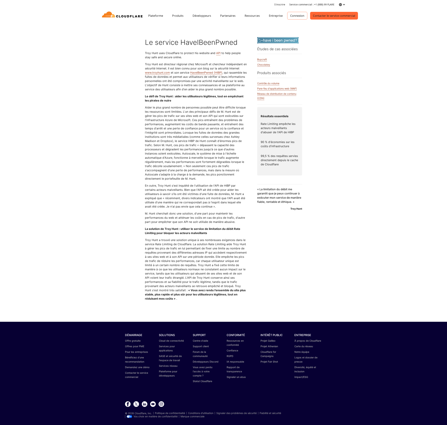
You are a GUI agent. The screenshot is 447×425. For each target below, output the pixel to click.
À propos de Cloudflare (307, 340)
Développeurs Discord (205, 361)
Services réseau (168, 365)
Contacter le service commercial (334, 16)
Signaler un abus (236, 376)
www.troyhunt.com (157, 72)
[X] (136, 404)
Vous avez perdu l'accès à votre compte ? (202, 371)
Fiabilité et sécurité (270, 413)
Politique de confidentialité (170, 413)
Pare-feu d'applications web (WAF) (277, 88)
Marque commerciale (192, 416)
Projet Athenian (269, 346)
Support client (201, 346)
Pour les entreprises (136, 351)
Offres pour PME (134, 346)
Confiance (232, 350)
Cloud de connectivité (171, 340)
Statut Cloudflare (202, 381)
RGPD (230, 356)
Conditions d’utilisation (200, 413)
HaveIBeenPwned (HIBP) (206, 72)
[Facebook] (128, 404)
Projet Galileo (268, 340)
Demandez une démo (137, 367)
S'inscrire (279, 4)
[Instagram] (161, 404)
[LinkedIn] (144, 404)
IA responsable (235, 361)
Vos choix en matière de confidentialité (156, 416)
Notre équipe (301, 351)
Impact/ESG (301, 376)
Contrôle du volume (268, 83)
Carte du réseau (303, 346)
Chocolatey (263, 64)
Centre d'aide (200, 340)
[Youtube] (153, 404)
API (218, 53)
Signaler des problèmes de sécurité (236, 413)
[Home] (123, 15)
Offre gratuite (133, 340)
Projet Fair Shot (269, 361)
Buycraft (262, 59)
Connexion (297, 16)
